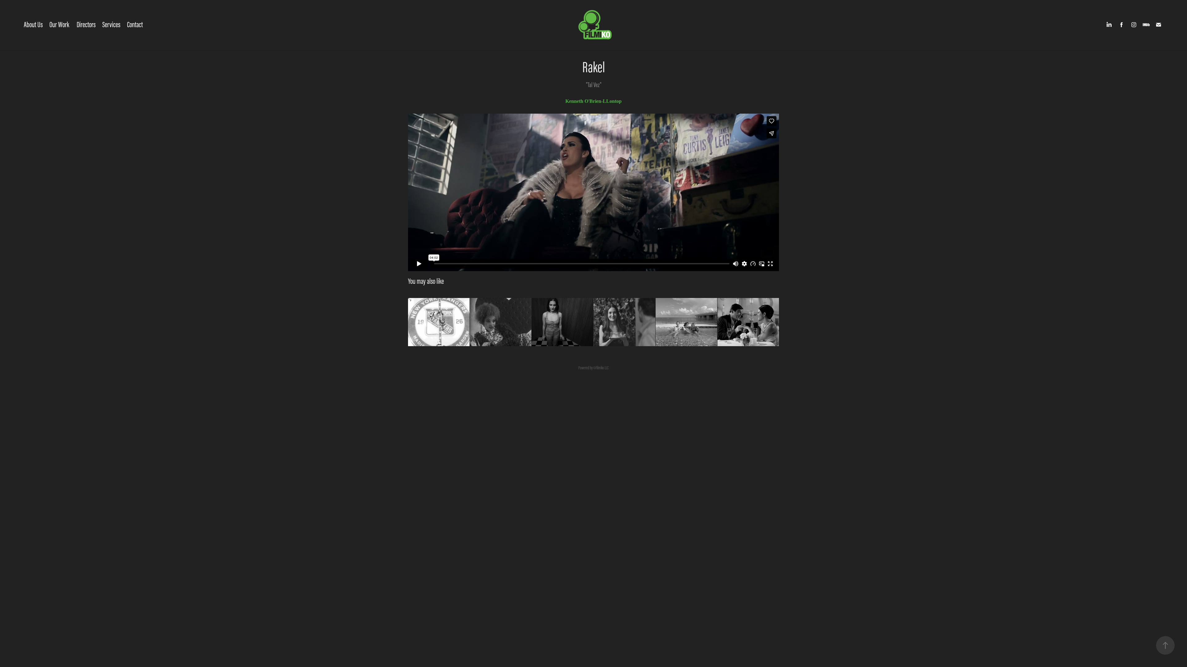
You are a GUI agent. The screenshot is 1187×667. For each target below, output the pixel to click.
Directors (86, 24)
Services (111, 24)
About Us (33, 24)
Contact (135, 24)
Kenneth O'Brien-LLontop (593, 101)
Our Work (59, 24)
